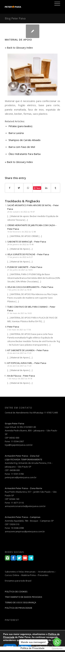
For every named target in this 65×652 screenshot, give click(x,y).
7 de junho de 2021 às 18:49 (19, 289)
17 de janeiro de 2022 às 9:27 (20, 257)
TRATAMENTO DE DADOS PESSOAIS (23, 596)
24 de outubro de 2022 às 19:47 (21, 211)
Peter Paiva (13, 326)
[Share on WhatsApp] (28, 188)
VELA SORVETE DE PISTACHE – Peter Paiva (28, 254)
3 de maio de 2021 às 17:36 (19, 329)
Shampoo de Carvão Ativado (24, 140)
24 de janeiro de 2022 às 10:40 (20, 244)
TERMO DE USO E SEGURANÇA (20, 602)
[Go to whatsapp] (57, 642)
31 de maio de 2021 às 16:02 (19, 313)
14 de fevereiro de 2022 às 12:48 (21, 231)
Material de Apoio (18, 39)
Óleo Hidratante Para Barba (24, 154)
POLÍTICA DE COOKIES (16, 591)
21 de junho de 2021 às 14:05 (19, 270)
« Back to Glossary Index (19, 47)
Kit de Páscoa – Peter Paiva (21, 375)
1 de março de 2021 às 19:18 (19, 378)
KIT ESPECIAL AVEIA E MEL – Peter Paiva (26, 363)
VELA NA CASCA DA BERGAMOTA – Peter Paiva (30, 286)
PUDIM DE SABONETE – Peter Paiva (24, 267)
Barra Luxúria (16, 133)
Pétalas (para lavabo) (20, 126)
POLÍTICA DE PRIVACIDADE (18, 607)
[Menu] (55, 3)
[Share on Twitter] (18, 188)
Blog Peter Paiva (15, 18)
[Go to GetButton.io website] (57, 648)
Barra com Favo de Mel (21, 147)
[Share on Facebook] (9, 188)
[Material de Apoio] (32, 31)
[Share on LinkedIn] (46, 188)
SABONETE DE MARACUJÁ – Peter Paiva (26, 241)
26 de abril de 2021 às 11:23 (19, 353)
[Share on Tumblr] (55, 188)
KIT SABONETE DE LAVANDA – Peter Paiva (27, 350)
